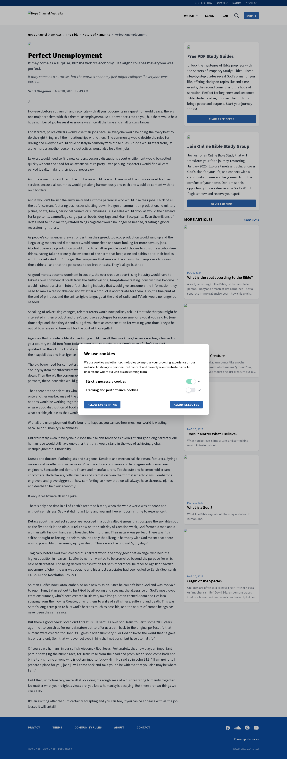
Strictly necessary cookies (106, 381)
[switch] (190, 381)
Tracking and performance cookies (112, 390)
